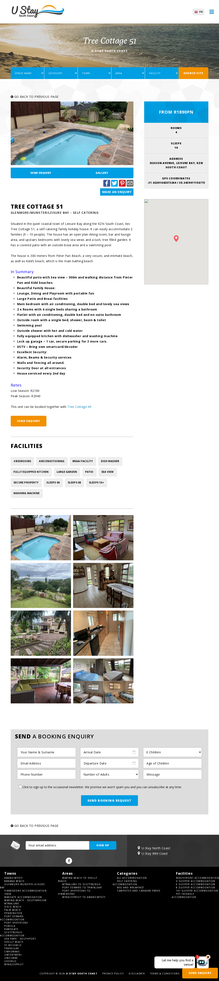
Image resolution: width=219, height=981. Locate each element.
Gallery (102, 173)
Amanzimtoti (13, 877)
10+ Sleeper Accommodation (197, 890)
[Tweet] (114, 185)
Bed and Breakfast (130, 887)
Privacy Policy (113, 973)
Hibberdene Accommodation (25, 890)
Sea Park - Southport (20, 938)
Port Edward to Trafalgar (82, 887)
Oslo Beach (12, 906)
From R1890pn (176, 112)
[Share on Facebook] (106, 185)
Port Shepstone (16, 922)
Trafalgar (11, 948)
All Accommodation (132, 877)
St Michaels (13, 945)
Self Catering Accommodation (125, 883)
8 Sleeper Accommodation (195, 887)
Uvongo (10, 961)
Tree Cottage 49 (79, 407)
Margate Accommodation (23, 897)
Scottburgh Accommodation (12, 934)
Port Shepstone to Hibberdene (74, 892)
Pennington (13, 913)
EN (201, 11)
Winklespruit (14, 964)
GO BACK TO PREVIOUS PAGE (35, 97)
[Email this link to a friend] (130, 185)
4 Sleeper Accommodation (195, 881)
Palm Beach (12, 909)
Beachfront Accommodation (197, 877)
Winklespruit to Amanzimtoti (84, 897)
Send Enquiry (40, 173)
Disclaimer (137, 973)
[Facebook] (69, 861)
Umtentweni (13, 954)
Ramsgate (11, 929)
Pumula (9, 925)
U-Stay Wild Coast (155, 853)
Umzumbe (11, 957)
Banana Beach (14, 881)
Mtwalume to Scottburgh (81, 884)
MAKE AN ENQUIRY (116, 192)
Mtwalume (11, 903)
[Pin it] (122, 185)
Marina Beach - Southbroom (25, 900)
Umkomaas (11, 951)
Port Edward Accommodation (12, 918)
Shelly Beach (13, 941)
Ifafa (7, 893)
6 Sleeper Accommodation (195, 884)
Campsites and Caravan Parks (138, 890)
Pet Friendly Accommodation (184, 895)
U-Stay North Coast (156, 848)
